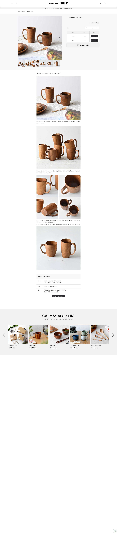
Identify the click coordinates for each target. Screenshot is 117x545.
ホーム (19, 11)
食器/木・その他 (30, 11)
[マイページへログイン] (100, 3)
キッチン (23, 11)
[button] (59, 38)
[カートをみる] (105, 3)
